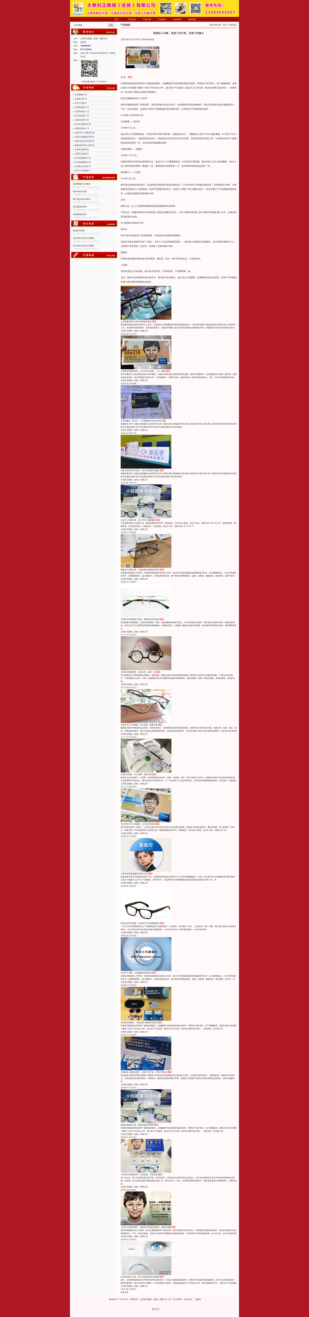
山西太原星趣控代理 (83, 136)
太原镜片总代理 (81, 166)
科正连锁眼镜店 (81, 162)
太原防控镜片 (80, 111)
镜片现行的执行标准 (81, 199)
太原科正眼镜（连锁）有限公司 (134, 330)
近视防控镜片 (80, 128)
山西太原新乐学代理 (83, 141)
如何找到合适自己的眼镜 (83, 238)
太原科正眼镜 (80, 149)
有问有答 (177, 19)
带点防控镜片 (80, 115)
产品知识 (162, 19)
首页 (116, 19)
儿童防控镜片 (80, 120)
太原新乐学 (79, 98)
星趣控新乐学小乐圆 (83, 145)
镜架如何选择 (79, 230)
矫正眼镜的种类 (80, 206)
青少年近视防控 (81, 124)
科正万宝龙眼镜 (81, 170)
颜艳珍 (198, 1299)
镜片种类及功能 (80, 191)
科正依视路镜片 (81, 158)
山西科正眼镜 (80, 153)
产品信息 (132, 19)
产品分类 (147, 19)
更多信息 (124, 1292)
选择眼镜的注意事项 (81, 184)
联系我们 (192, 19)
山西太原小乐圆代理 (83, 132)
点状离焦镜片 (80, 107)
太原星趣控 (79, 94)
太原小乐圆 (79, 103)
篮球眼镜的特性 (80, 214)
